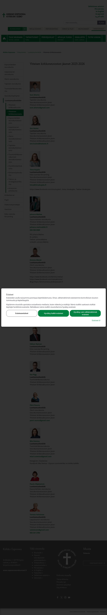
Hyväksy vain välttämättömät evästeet (85, 313)
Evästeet (96, 320)
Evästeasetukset (21, 313)
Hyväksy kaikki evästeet (53, 313)
